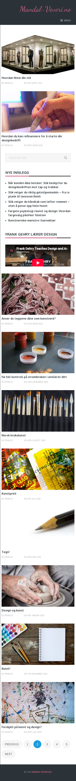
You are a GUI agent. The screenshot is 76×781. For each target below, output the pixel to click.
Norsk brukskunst (14, 435)
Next (8, 754)
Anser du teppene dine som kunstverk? (29, 318)
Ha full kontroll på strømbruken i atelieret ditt (34, 377)
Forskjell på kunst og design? (22, 727)
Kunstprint (9, 493)
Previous (12, 744)
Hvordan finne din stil (16, 78)
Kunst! (6, 668)
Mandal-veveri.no (42, 771)
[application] (38, 263)
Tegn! (6, 552)
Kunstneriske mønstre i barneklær (32, 220)
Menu (67, 20)
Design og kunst (13, 610)
